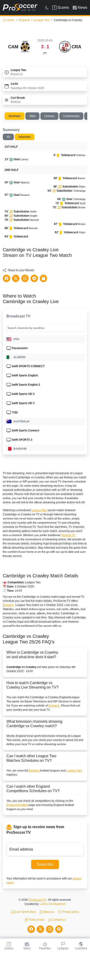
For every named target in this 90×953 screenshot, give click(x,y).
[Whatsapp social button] (25, 278)
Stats (32, 116)
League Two (41, 20)
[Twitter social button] (15, 278)
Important (24, 136)
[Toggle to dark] (47, 7)
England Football (17, 805)
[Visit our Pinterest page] (59, 929)
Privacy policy (70, 911)
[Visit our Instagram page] (49, 929)
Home (11, 20)
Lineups (49, 116)
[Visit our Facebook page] (31, 929)
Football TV (68, 535)
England (24, 20)
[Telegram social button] (34, 278)
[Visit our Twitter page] (40, 929)
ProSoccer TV (37, 899)
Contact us (58, 919)
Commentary (71, 116)
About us (48, 911)
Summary (15, 116)
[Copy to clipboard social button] (43, 278)
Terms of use (36, 919)
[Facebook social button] (6, 278)
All (8, 136)
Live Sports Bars (25, 911)
